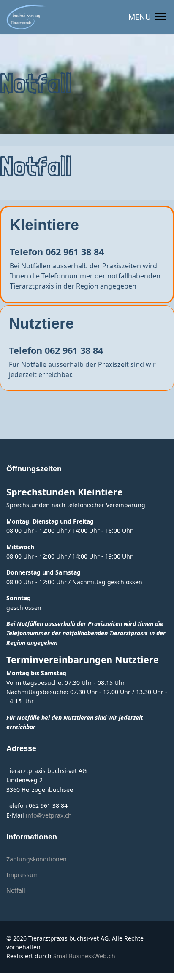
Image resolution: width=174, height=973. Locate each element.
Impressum (22, 875)
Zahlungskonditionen (36, 859)
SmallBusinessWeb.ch (84, 956)
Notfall (15, 890)
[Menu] (147, 17)
